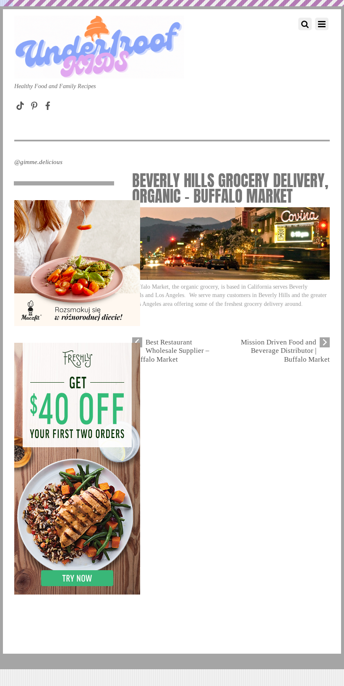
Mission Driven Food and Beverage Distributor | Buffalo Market (285, 350)
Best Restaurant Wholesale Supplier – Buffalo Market (170, 350)
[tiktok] (20, 104)
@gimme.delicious (38, 162)
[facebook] (48, 104)
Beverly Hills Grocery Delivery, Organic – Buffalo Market (230, 188)
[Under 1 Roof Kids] (99, 70)
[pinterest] (34, 104)
